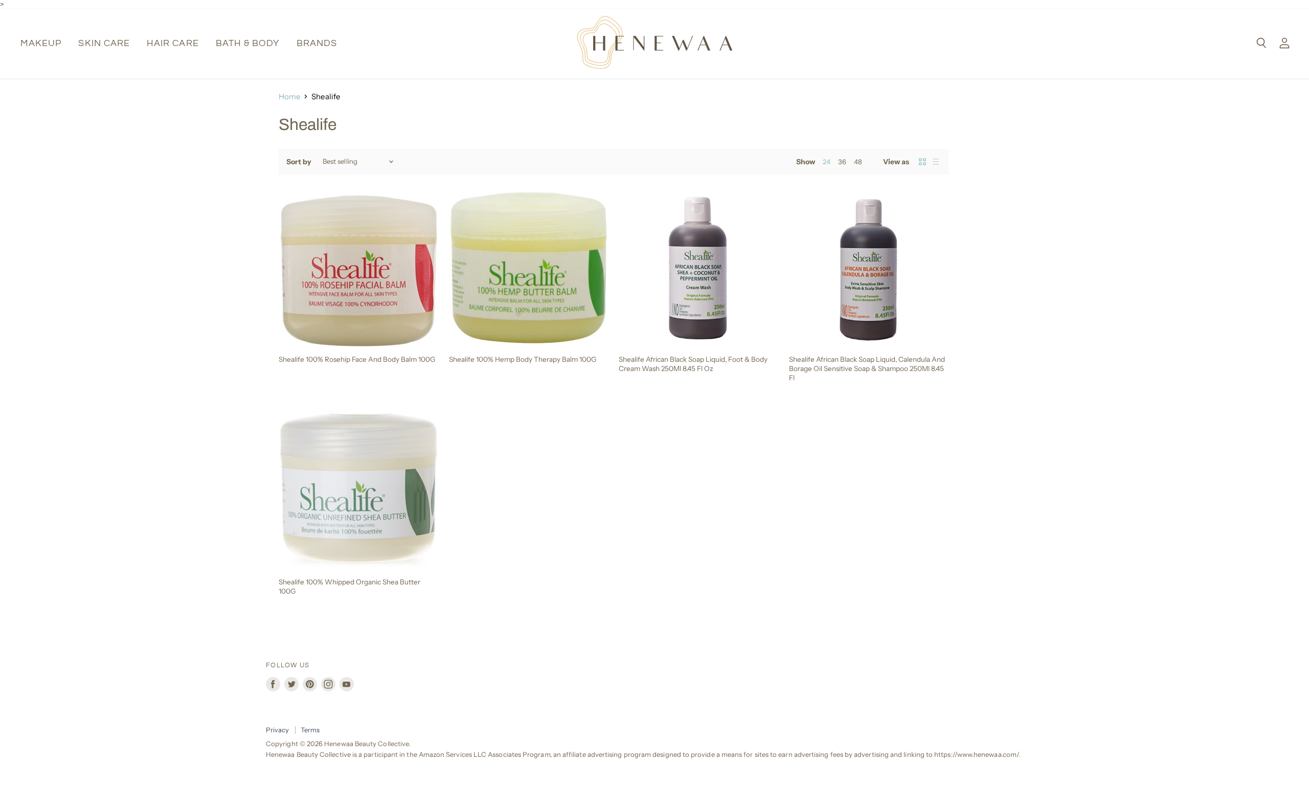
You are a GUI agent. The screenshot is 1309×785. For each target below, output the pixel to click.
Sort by (299, 162)
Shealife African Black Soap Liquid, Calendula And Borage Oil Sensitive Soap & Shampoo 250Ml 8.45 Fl (867, 368)
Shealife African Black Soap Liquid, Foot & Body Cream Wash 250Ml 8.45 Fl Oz (693, 364)
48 (858, 162)
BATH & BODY (248, 43)
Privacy (277, 730)
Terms (310, 730)
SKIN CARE (104, 43)
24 (826, 162)
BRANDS (317, 43)
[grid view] (922, 162)
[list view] (936, 162)
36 (842, 162)
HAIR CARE (173, 43)
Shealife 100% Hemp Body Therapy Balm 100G (522, 359)
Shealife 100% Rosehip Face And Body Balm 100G (357, 359)
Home (289, 96)
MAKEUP (40, 43)
